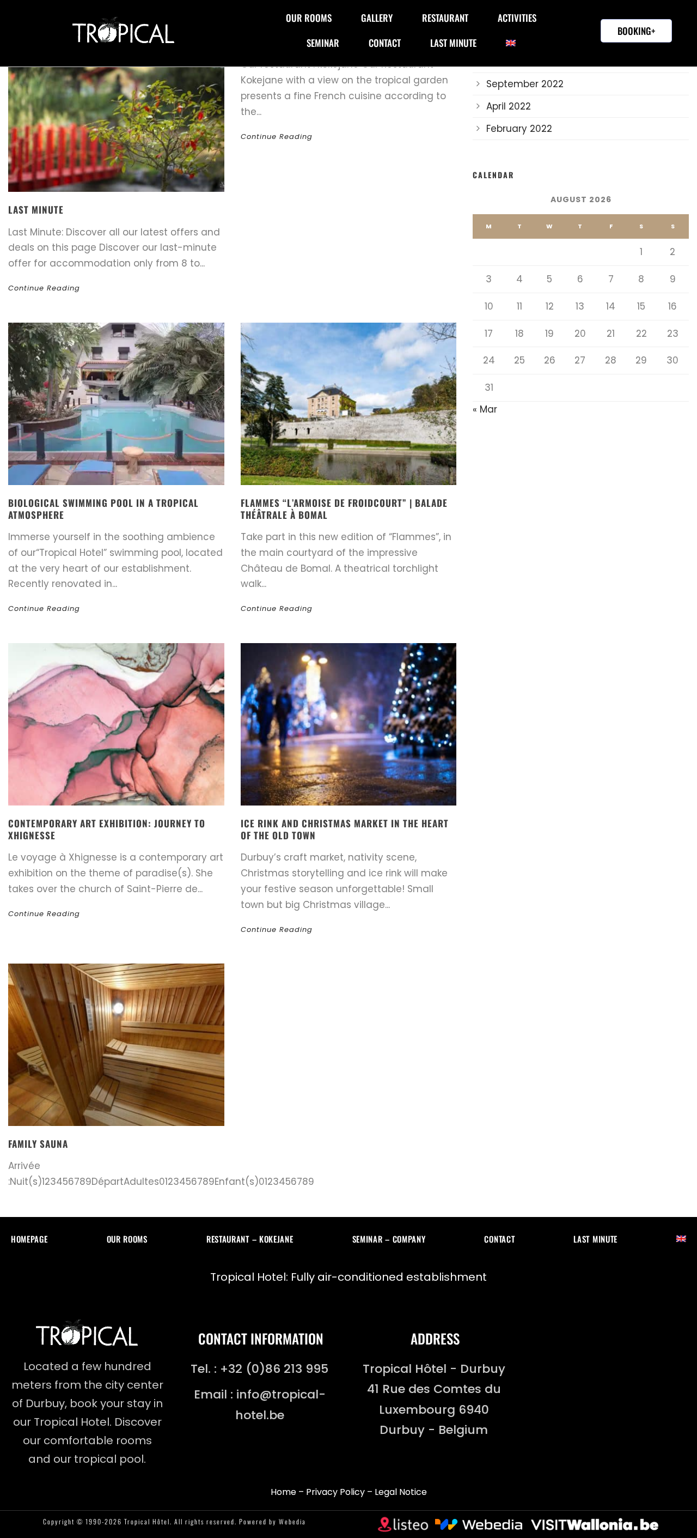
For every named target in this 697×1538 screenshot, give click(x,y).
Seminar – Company (389, 1239)
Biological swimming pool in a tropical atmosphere (103, 509)
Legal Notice (401, 1492)
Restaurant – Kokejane (250, 1239)
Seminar (323, 43)
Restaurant (445, 18)
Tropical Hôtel (147, 1521)
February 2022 (519, 128)
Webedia (292, 1521)
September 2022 (525, 83)
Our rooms (309, 18)
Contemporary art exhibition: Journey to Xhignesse (106, 829)
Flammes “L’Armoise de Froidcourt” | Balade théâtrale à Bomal (344, 509)
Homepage (29, 1239)
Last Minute (453, 43)
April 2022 (508, 106)
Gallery (377, 18)
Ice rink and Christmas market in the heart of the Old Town (345, 829)
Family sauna (38, 1144)
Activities (517, 18)
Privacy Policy (335, 1492)
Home (283, 1492)
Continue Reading (44, 288)
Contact (385, 43)
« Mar (485, 409)
